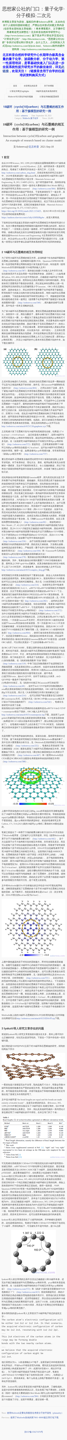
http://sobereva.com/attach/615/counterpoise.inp (23, 714)
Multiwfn (26, 118)
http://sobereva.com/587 (14, 270)
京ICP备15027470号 (33, 1432)
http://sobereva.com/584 (44, 188)
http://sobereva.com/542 (40, 702)
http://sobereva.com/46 (14, 686)
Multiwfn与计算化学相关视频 (20, 97)
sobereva (24, 115)
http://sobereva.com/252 (27, 745)
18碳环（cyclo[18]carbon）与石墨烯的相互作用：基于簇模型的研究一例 (33, 108)
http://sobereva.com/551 (38, 978)
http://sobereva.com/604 (19, 633)
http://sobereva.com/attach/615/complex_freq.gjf (23, 570)
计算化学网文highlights (19, 91)
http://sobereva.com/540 (29, 302)
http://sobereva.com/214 (27, 585)
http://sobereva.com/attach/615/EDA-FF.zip (35, 1018)
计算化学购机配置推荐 (49, 97)
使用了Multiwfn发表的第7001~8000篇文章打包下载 (34, 1417)
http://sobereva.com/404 (25, 388)
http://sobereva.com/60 (35, 522)
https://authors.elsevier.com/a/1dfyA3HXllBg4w (23, 217)
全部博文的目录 (30, 86)
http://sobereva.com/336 (14, 541)
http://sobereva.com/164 (29, 550)
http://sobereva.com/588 (14, 761)
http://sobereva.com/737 (36, 454)
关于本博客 (49, 86)
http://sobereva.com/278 (14, 557)
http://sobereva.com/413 (28, 1292)
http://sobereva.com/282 (36, 601)
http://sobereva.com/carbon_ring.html (18, 172)
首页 (15, 86)
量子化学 (34, 118)
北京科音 (34, 146)
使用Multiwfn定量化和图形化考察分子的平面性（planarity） (35, 1413)
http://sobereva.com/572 (19, 444)
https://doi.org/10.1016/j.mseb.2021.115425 (21, 211)
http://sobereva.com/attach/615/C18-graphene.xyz (24, 426)
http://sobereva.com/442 (44, 838)
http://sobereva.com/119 (14, 663)
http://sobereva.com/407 (29, 755)
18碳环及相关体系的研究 (46, 91)
